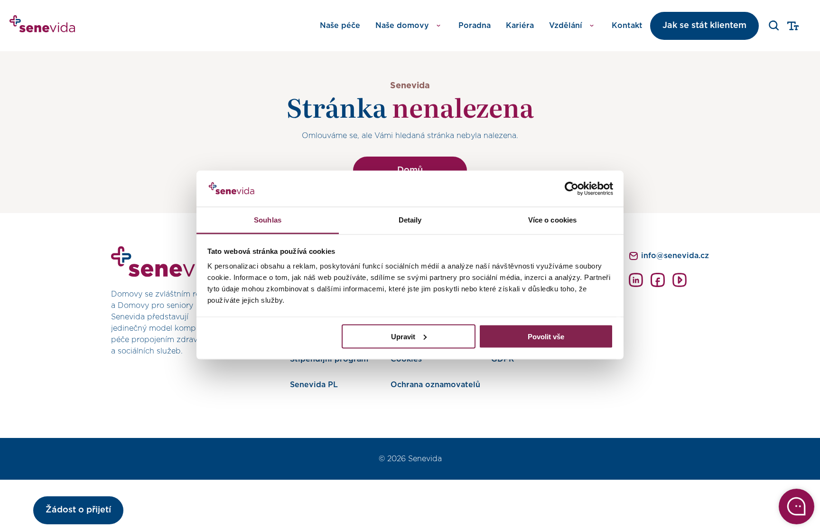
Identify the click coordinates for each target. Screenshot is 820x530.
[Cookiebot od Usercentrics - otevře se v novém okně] (571, 189)
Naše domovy (402, 25)
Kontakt (627, 25)
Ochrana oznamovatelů (435, 385)
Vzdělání (565, 25)
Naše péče (340, 25)
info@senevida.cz (675, 256)
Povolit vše (546, 336)
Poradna (474, 25)
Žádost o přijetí (78, 510)
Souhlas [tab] (267, 220)
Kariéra (520, 25)
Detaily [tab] (410, 220)
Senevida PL (314, 385)
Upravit (403, 336)
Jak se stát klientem (704, 25)
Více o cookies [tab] (552, 220)
